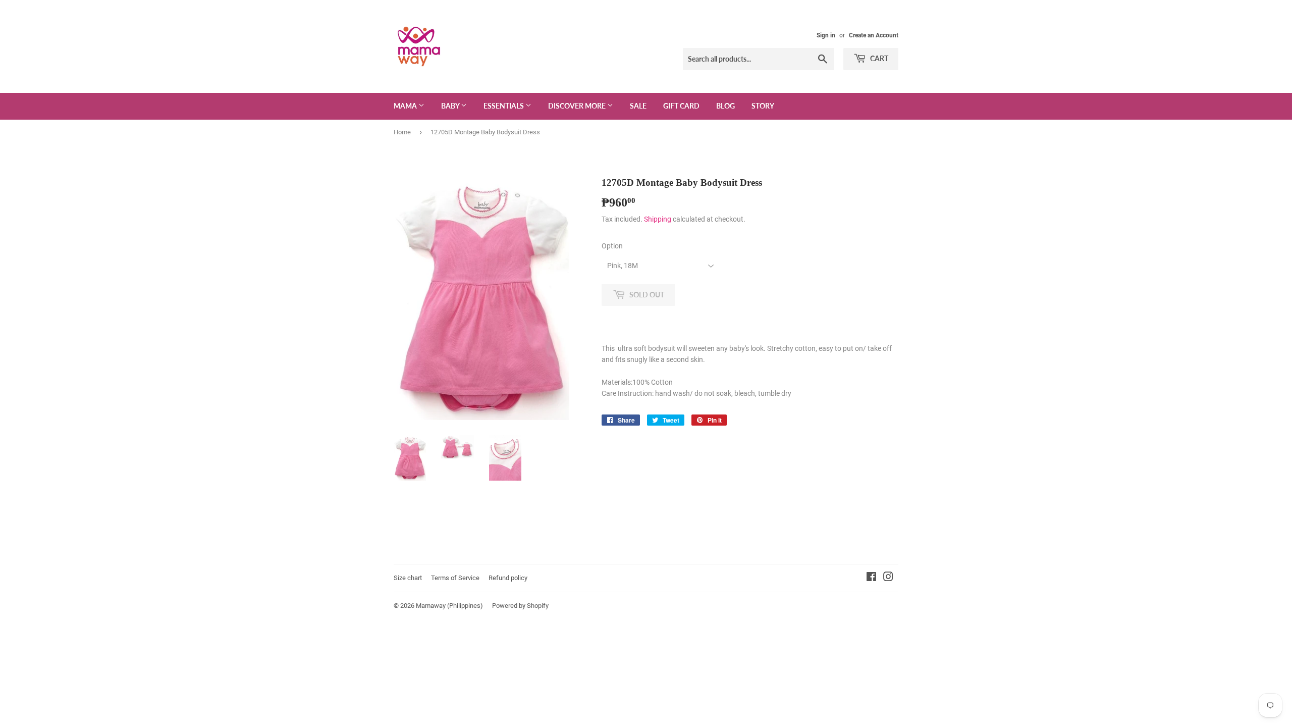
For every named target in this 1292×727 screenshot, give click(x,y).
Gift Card (681, 105)
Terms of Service (455, 578)
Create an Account (873, 35)
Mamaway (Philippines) (449, 605)
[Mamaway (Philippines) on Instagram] (888, 578)
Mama (406, 105)
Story (762, 105)
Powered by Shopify (520, 605)
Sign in (826, 35)
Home (402, 132)
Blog (725, 105)
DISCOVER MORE (577, 105)
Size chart (408, 578)
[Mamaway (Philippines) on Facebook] (871, 578)
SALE (638, 105)
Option (612, 246)
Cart (878, 58)
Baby (451, 105)
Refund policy (508, 578)
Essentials (504, 105)
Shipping (657, 219)
